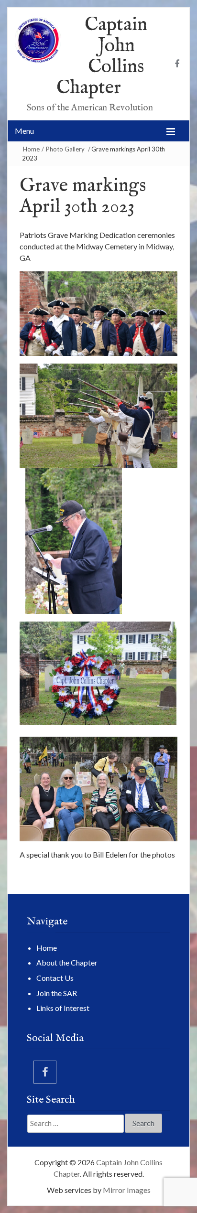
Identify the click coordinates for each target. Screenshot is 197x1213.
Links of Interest (62, 1007)
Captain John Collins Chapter (102, 56)
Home (31, 149)
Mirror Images (127, 1189)
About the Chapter (67, 962)
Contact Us (55, 977)
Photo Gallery (65, 149)
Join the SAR (56, 993)
